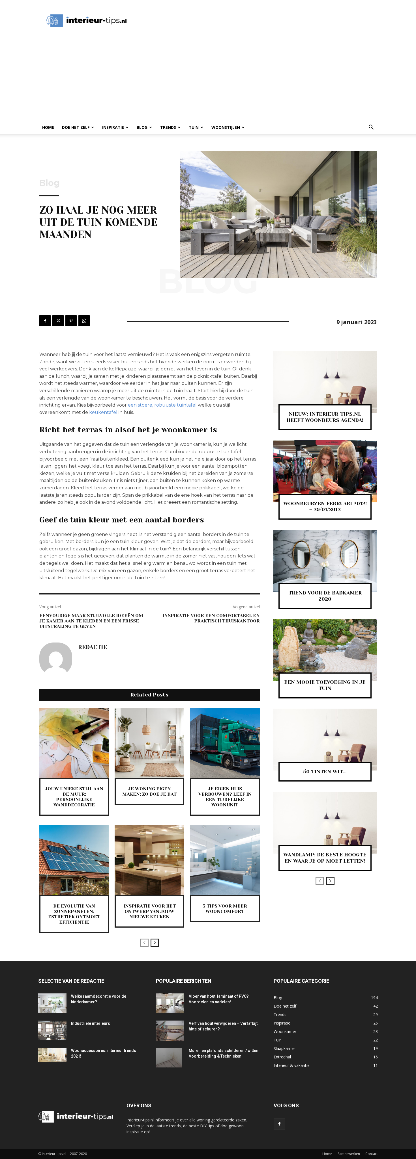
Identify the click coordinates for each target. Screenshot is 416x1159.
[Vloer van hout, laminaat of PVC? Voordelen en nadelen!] (170, 1003)
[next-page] (155, 943)
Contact (371, 1153)
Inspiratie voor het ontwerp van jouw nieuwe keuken (149, 911)
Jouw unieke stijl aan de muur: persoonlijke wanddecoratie (74, 797)
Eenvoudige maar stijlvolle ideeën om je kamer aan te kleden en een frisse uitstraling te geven (91, 621)
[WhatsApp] (84, 320)
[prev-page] (144, 943)
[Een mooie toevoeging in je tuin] (325, 650)
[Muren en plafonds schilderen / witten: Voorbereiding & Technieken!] (169, 1057)
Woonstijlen (225, 127)
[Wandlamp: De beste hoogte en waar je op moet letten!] (325, 823)
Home (48, 127)
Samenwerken (349, 1153)
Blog (142, 127)
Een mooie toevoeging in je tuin (325, 685)
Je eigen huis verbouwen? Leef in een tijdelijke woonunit (225, 797)
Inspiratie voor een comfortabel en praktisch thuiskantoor (211, 618)
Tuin (194, 127)
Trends (168, 127)
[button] (371, 128)
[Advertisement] (237, 20)
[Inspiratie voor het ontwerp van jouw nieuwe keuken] (149, 860)
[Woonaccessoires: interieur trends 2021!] (52, 1055)
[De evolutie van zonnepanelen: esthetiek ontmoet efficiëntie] (74, 860)
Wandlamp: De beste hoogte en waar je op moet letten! (324, 858)
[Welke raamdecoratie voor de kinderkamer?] (52, 1003)
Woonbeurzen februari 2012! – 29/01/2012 (325, 507)
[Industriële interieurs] (52, 1030)
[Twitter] (58, 320)
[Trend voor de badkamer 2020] (325, 561)
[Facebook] (45, 320)
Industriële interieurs (90, 1023)
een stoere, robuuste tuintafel (162, 405)
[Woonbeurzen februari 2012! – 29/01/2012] (325, 471)
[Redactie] (55, 659)
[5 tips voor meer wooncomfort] (225, 860)
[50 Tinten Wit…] (325, 740)
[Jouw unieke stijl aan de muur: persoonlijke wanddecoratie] (74, 743)
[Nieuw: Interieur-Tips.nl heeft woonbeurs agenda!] (325, 382)
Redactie (92, 647)
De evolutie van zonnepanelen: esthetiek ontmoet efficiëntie (74, 914)
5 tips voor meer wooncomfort (225, 908)
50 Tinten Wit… (325, 771)
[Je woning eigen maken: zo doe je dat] (149, 743)
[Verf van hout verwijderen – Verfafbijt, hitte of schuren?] (170, 1031)
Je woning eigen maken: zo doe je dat (149, 791)
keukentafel (103, 412)
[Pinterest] (71, 320)
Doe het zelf (75, 127)
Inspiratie (113, 127)
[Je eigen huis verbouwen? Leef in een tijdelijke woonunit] (225, 743)
